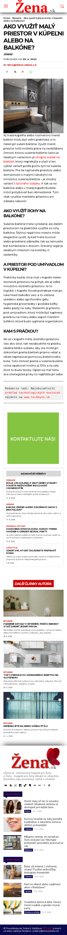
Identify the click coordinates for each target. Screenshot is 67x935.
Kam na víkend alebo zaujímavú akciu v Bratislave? (31, 508)
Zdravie (10, 480)
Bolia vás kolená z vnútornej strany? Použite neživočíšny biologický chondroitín (31, 485)
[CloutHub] (15, 785)
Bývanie (8, 54)
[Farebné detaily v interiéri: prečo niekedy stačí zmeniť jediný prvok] (33, 603)
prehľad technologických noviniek (32, 392)
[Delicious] (25, 785)
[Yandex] (44, 785)
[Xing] (49, 785)
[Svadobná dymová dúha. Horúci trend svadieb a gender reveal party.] (12, 908)
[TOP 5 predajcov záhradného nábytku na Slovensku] (33, 654)
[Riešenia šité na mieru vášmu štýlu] (33, 705)
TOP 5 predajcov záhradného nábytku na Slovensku (30, 676)
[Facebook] (6, 72)
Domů (6, 18)
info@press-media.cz (22, 65)
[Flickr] (34, 785)
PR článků (47, 928)
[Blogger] (10, 785)
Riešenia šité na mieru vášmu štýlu (25, 726)
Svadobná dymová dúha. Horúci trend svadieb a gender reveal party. (31, 530)
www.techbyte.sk (37, 397)
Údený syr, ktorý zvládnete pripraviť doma (31, 551)
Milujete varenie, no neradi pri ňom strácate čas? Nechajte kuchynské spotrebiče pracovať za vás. (43, 841)
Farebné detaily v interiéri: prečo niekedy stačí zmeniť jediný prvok (30, 625)
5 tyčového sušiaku (27, 183)
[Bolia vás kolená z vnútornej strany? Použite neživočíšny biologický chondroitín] (12, 872)
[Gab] (39, 785)
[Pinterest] (22, 72)
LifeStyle (12, 548)
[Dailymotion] (20, 785)
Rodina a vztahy (16, 526)
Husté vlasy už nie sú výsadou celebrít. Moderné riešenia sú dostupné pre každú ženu (41, 804)
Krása (27, 811)
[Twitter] (14, 72)
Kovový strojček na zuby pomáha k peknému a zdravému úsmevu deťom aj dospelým (43, 822)
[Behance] (5, 785)
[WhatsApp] (30, 72)
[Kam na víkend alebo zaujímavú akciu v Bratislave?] (12, 890)
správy (10, 504)
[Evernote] (29, 785)
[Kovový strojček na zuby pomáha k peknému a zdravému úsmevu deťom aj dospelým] (12, 824)
